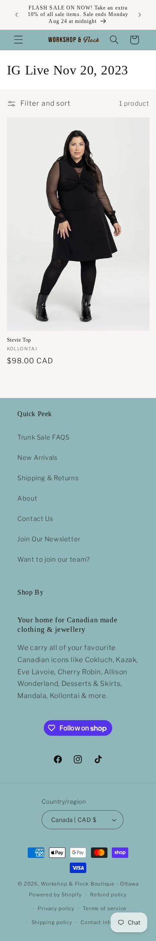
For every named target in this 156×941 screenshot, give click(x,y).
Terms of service (105, 908)
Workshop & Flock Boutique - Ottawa (89, 884)
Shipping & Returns (47, 478)
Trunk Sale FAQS (43, 437)
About (27, 498)
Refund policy (108, 895)
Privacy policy (56, 908)
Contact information (107, 922)
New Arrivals (37, 458)
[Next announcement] (139, 14)
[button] (18, 40)
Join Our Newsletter (49, 539)
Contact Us (35, 519)
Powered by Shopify (55, 895)
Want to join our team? (53, 559)
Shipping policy (52, 922)
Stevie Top (19, 340)
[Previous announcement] (16, 14)
